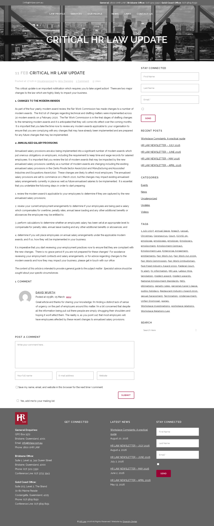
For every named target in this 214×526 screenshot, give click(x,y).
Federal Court (186, 266)
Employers (186, 241)
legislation (147, 276)
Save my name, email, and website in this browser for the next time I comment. (60, 387)
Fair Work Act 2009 (185, 256)
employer (173, 241)
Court (172, 236)
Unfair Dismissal (150, 301)
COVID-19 (182, 236)
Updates (145, 205)
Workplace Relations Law (155, 311)
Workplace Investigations (155, 306)
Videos (145, 212)
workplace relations (182, 306)
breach (175, 231)
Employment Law (151, 251)
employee (146, 241)
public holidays (150, 291)
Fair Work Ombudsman (181, 261)
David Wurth (45, 292)
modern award (162, 276)
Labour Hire (185, 271)
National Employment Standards (160, 281)
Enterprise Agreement (175, 251)
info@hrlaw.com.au (32, 443)
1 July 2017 (147, 231)
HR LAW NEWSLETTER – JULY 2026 (160, 145)
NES (182, 281)
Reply (68, 297)
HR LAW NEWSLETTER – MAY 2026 (160, 158)
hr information (159, 271)
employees (160, 241)
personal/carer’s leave (184, 286)
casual (184, 231)
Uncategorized (45, 81)
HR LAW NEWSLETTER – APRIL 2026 (161, 165)
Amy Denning (65, 81)
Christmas (146, 236)
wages (165, 301)
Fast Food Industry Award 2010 (159, 266)
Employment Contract (169, 246)
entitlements (148, 256)
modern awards (182, 276)
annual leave (162, 231)
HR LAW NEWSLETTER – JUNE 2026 (161, 152)
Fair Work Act (164, 256)
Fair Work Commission (154, 261)
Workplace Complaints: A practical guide (163, 138)
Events (144, 185)
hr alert (145, 271)
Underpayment (187, 296)
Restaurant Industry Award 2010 (178, 291)
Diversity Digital (130, 521)
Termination (171, 296)
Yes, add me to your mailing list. (37, 401)
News (144, 192)
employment (148, 246)
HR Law (173, 271)
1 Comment (82, 81)
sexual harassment (152, 296)
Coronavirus (161, 236)
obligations (147, 286)
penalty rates (162, 286)
